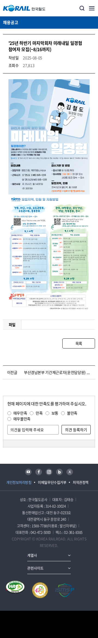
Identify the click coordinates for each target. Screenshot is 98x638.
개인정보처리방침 (18, 482)
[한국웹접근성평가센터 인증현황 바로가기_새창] (15, 590)
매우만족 (20, 413)
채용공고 (10, 22)
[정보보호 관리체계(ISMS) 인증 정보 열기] (64, 590)
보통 (54, 413)
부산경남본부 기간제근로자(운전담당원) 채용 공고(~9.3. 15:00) (58, 372)
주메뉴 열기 (91, 8)
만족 (39, 413)
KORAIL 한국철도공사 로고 (24, 8)
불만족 (72, 413)
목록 (78, 343)
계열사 (32, 555)
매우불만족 (21, 419)
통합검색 (81, 8)
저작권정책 (80, 482)
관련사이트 (35, 568)
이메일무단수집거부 (52, 482)
